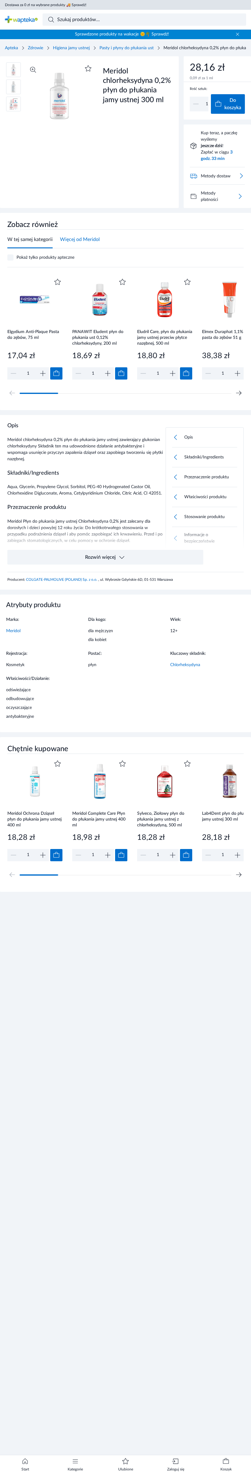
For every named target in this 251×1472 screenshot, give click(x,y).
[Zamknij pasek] (237, 34)
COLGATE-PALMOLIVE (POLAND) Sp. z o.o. (62, 579)
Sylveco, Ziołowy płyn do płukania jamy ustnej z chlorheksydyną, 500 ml (160, 819)
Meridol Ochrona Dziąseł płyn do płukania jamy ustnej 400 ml (34, 819)
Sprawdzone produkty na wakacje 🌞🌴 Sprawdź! (122, 34)
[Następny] (239, 393)
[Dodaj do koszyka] (56, 373)
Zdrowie (35, 48)
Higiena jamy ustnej (71, 48)
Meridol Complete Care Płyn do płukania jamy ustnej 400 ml (99, 819)
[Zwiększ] (43, 373)
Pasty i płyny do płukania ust (126, 48)
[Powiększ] (33, 70)
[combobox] (144, 19)
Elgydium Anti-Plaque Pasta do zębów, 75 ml (33, 335)
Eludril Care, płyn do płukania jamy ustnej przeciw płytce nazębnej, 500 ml (164, 337)
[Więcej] (240, 196)
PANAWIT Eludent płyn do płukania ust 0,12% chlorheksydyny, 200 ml (97, 337)
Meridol (13, 631)
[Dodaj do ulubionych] (88, 68)
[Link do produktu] (34, 328)
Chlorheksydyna (185, 665)
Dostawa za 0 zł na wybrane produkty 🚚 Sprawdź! (45, 5)
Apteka (11, 48)
